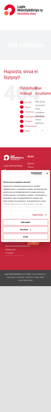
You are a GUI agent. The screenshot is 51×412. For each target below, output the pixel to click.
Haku (27, 130)
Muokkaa (24, 230)
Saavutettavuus (38, 274)
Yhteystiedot (31, 126)
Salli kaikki (25, 222)
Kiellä (25, 237)
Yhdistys (29, 121)
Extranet (29, 277)
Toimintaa (29, 111)
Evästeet (20, 277)
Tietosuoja (11, 277)
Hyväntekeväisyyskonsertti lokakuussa (13, 248)
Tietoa (28, 107)
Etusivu (28, 102)
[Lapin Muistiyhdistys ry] (23, 5)
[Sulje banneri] (47, 173)
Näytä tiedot (38, 215)
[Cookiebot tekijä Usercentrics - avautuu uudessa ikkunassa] (31, 173)
